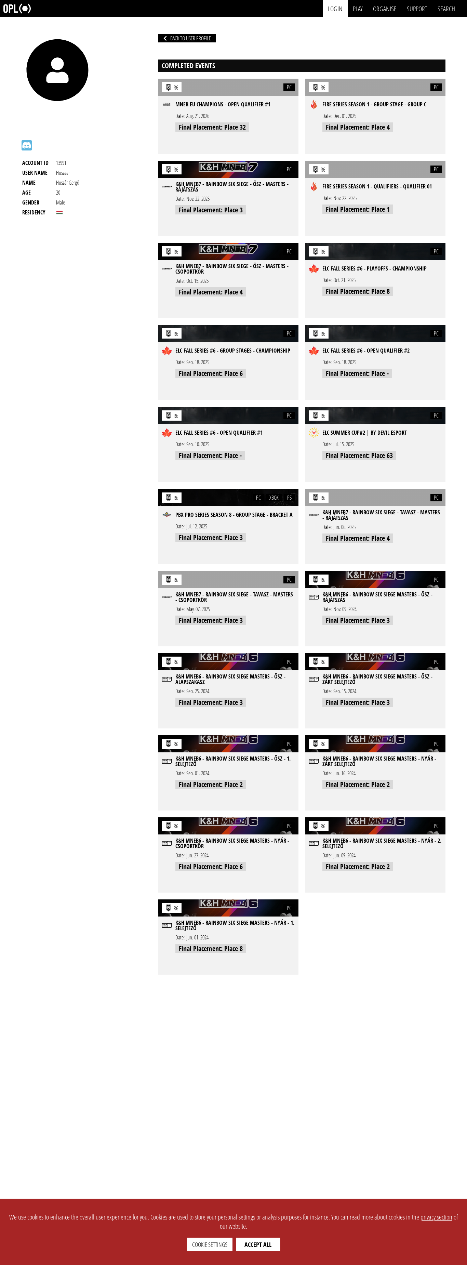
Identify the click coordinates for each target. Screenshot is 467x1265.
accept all (257, 1244)
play (358, 8)
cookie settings (209, 1244)
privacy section (436, 1217)
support (417, 8)
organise (385, 8)
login (335, 8)
